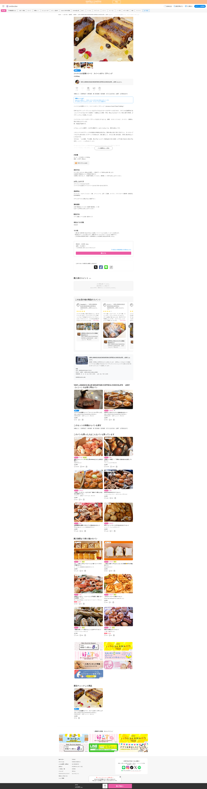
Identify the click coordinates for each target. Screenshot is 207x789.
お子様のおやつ (124, 93)
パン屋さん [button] (189, 6)
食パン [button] (83, 10)
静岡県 (70, 14)
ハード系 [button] (118, 10)
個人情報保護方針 (75, 764)
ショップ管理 (61, 778)
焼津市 (75, 14)
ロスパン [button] (29, 10)
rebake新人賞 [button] (76, 10)
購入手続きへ (120, 786)
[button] (12, 10)
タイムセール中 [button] (45, 10)
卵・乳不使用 (96, 93)
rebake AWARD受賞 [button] (65, 10)
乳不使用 (103, 93)
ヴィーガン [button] (111, 10)
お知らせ (60, 766)
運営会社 (74, 771)
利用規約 (74, 759)
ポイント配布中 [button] (54, 10)
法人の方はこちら (75, 773)
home (59, 14)
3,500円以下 (83, 93)
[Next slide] (130, 39)
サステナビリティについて (61, 773)
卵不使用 (90, 93)
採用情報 (74, 768)
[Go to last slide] (77, 39)
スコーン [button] (104, 10)
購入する (103, 253)
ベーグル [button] (89, 10)
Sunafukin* (83, 304)
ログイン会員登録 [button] (200, 6)
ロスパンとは (61, 761)
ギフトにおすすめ (110, 93)
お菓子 (117, 93)
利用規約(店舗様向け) (76, 761)
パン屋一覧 (65, 14)
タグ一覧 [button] (146, 10)
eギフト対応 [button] (126, 10)
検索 (4, 10)
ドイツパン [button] (138, 10)
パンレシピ (61, 771)
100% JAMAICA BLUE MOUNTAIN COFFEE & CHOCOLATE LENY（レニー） (95, 14)
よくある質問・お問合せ (61, 764)
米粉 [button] (132, 10)
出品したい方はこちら (61, 775)
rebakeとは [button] (169, 6)
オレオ (108, 304)
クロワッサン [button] (97, 10)
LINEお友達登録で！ (132, 770)
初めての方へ (61, 759)
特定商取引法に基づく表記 (80, 377)
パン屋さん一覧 (61, 768)
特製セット (76, 93)
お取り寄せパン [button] (179, 6)
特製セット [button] (36, 10)
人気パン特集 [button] (22, 10)
